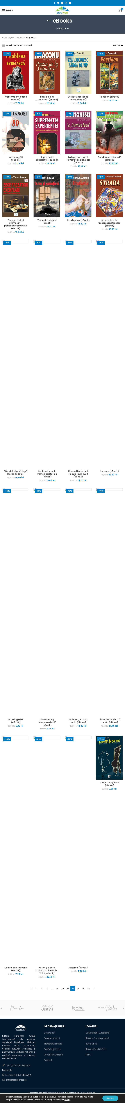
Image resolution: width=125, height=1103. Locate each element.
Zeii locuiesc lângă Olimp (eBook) (78, 98)
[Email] (62, 3)
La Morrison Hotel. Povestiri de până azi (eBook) (78, 160)
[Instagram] (66, 3)
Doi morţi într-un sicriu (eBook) (78, 721)
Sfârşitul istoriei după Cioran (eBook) (15, 472)
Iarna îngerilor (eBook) (16, 721)
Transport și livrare (53, 1044)
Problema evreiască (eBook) (16, 98)
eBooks (19, 37)
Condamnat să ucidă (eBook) (109, 158)
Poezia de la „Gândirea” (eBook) (47, 98)
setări (67, 1099)
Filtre (116, 45)
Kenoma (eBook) (78, 967)
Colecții (61, 29)
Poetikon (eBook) (109, 96)
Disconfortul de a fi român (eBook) (109, 721)
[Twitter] (58, 3)
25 (88, 988)
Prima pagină (8, 37)
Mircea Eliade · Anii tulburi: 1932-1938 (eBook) (78, 474)
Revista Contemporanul (97, 1038)
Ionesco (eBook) (109, 471)
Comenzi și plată (52, 1038)
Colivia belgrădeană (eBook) (15, 969)
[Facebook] (54, 3)
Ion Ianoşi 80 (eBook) (16, 158)
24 (83, 988)
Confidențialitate (52, 1049)
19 (57, 988)
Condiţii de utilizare (53, 1055)
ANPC (88, 1055)
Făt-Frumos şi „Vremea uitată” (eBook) (47, 722)
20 (62, 988)
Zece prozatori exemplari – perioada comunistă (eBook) (15, 224)
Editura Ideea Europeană (97, 1033)
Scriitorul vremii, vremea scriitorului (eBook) (47, 474)
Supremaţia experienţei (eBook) (47, 158)
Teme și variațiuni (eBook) (46, 221)
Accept (110, 1098)
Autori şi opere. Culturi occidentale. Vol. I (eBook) (47, 970)
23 (78, 988)
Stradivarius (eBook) (78, 220)
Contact (48, 1060)
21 (68, 988)
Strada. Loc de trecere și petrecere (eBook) (109, 223)
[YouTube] (70, 3)
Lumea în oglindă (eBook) (109, 784)
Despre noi (49, 1033)
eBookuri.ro (91, 1044)
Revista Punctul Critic (96, 1049)
